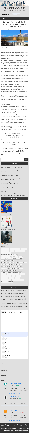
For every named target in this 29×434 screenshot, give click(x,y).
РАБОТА (17, 274)
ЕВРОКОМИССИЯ (12, 258)
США (13, 276)
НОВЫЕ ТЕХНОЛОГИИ (6, 272)
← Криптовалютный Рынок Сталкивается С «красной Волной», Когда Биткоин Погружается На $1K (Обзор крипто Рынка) (14, 153)
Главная (2, 363)
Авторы (2, 380)
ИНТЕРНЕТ (12, 266)
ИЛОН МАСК (18, 264)
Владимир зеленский (6, 256)
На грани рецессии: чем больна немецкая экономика (12, 170)
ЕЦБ (2, 264)
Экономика (3, 375)
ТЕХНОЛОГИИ (4, 278)
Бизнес (2, 368)
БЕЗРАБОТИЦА (4, 251)
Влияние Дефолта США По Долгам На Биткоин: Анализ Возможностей (14, 24)
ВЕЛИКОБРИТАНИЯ (20, 251)
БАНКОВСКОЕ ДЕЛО (15, 249)
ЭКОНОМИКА (21, 279)
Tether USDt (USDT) (16, 383)
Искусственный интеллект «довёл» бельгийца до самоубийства (12, 245)
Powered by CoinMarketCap (14, 393)
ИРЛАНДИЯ (3, 268)
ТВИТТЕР (18, 276)
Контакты (3, 377)
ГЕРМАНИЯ (14, 256)
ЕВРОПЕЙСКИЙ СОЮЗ (21, 262)
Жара (6, 264)
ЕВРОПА (20, 258)
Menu (4, 19)
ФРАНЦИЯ (17, 278)
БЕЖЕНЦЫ (24, 249)
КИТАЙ (14, 270)
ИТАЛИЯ (9, 270)
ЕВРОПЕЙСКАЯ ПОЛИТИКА (7, 260)
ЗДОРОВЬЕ (11, 264)
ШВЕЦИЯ (14, 279)
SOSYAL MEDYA (5, 249)
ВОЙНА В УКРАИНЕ (5, 253)
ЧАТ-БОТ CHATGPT (5, 279)
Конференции (4, 373)
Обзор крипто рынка (17, 272)
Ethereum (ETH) (15, 397)
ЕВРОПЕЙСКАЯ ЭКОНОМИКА (8, 262)
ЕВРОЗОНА (4, 258)
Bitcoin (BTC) (14, 410)
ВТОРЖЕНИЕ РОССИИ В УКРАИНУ (9, 254)
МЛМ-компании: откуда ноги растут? (9, 214)
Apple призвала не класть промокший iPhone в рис (12, 189)
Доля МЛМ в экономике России (8, 229)
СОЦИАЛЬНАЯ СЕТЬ (6, 276)
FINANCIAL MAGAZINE (14, 8)
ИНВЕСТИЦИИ (4, 266)
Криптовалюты (4, 370)
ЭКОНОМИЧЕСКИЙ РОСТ (7, 281)
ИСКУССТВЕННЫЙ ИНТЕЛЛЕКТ (15, 268)
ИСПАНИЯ (3, 270)
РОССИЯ (22, 274)
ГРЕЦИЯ (21, 256)
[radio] (11, 137)
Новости (11, 142)
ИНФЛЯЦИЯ (19, 266)
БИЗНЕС (12, 251)
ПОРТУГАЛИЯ (10, 274)
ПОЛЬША (3, 274)
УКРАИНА (11, 278)
